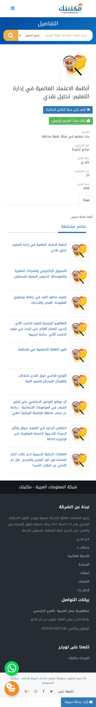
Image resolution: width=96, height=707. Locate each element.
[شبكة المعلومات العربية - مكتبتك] (71, 8)
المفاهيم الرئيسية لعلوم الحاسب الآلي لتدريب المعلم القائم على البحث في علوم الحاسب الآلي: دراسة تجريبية (38, 328)
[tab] (86, 200)
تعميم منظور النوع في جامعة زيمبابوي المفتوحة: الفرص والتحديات (40, 300)
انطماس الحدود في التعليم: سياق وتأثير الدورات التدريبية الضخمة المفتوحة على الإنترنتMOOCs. (39, 433)
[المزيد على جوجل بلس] (27, 691)
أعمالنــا (84, 573)
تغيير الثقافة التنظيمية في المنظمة (42, 349)
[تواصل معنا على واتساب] (11, 668)
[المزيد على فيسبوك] (43, 691)
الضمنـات (83, 582)
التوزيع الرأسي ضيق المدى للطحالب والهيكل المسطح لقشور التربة (42, 378)
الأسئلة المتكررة (78, 556)
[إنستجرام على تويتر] (35, 691)
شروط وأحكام (30, 678)
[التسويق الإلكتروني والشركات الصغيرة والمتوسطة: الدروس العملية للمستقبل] (78, 278)
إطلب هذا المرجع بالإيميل (69, 121)
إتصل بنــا (83, 590)
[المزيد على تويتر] (51, 691)
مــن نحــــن (83, 539)
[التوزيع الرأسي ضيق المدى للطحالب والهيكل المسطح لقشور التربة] (78, 382)
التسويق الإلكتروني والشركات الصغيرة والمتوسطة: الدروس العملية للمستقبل (40, 274)
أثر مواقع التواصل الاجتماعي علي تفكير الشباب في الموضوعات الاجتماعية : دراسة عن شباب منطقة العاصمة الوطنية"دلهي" (38, 407)
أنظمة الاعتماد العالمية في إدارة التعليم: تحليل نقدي (39, 247)
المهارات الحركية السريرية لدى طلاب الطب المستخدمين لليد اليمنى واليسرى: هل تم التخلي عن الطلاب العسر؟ (38, 459)
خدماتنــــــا (83, 548)
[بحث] (10, 35)
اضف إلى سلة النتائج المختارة (66, 110)
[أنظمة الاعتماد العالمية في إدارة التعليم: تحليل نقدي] (78, 251)
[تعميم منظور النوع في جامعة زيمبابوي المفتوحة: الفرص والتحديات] (78, 304)
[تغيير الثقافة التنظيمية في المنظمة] (78, 356)
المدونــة (84, 565)
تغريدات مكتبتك (78, 658)
